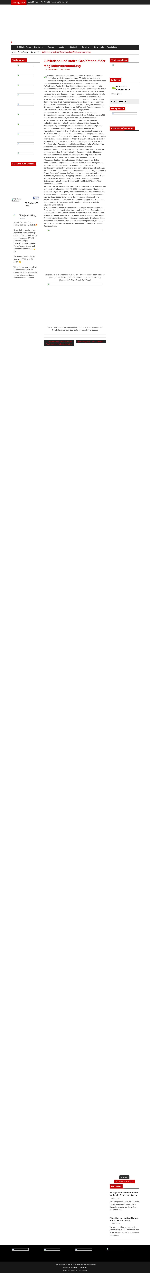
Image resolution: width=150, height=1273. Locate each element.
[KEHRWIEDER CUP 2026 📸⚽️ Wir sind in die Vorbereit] (124, 820)
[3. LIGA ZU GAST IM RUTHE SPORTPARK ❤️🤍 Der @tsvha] (134, 625)
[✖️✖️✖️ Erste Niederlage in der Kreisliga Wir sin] (114, 633)
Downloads (99, 47)
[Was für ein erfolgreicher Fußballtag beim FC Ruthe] (124, 231)
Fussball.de (112, 47)
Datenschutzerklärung (70, 1267)
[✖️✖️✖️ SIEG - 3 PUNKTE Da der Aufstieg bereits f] (114, 1108)
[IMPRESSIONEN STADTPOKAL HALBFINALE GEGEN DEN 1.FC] (114, 870)
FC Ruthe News (24, 47)
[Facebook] (134, 2)
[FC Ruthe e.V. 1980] (17, 200)
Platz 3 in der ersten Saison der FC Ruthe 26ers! (124, 1219)
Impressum (83, 1267)
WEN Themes (82, 1270)
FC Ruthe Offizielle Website (74, 1264)
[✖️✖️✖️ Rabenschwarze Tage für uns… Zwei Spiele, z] (134, 333)
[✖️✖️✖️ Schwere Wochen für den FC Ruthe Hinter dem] (114, 292)
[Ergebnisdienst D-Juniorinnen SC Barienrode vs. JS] (134, 887)
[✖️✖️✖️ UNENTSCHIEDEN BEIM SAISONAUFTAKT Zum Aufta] (124, 606)
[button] (75, 42)
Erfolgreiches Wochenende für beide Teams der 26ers (124, 1193)
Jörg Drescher (65, 70)
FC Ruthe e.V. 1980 (26, 215)
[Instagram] (137, 2)
